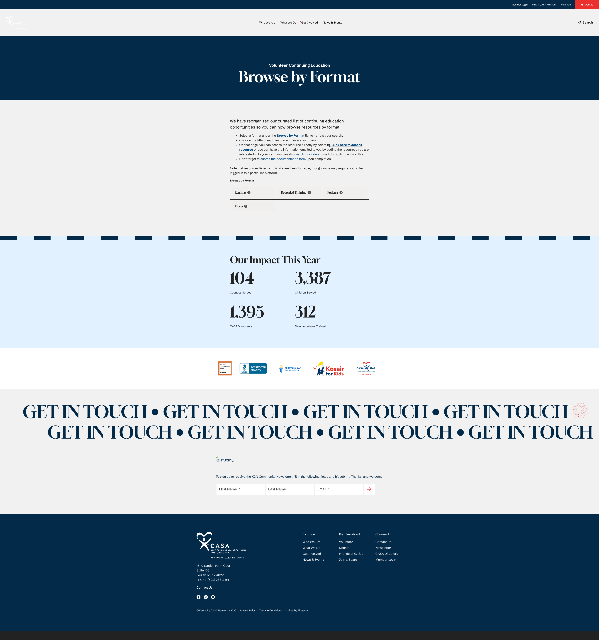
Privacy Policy (247, 610)
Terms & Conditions (270, 610)
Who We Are (267, 22)
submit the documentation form (283, 159)
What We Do (288, 22)
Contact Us (204, 588)
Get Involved (309, 22)
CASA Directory (386, 554)
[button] (585, 22)
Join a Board (348, 560)
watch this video (307, 154)
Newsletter (383, 548)
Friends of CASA (351, 554)
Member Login (520, 4)
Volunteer (566, 4)
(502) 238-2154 (218, 580)
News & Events (332, 22)
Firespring (303, 610)
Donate (589, 4)
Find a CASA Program (544, 4)
